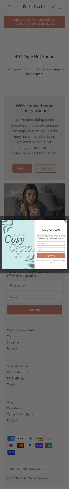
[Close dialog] (65, 221)
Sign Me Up (51, 255)
